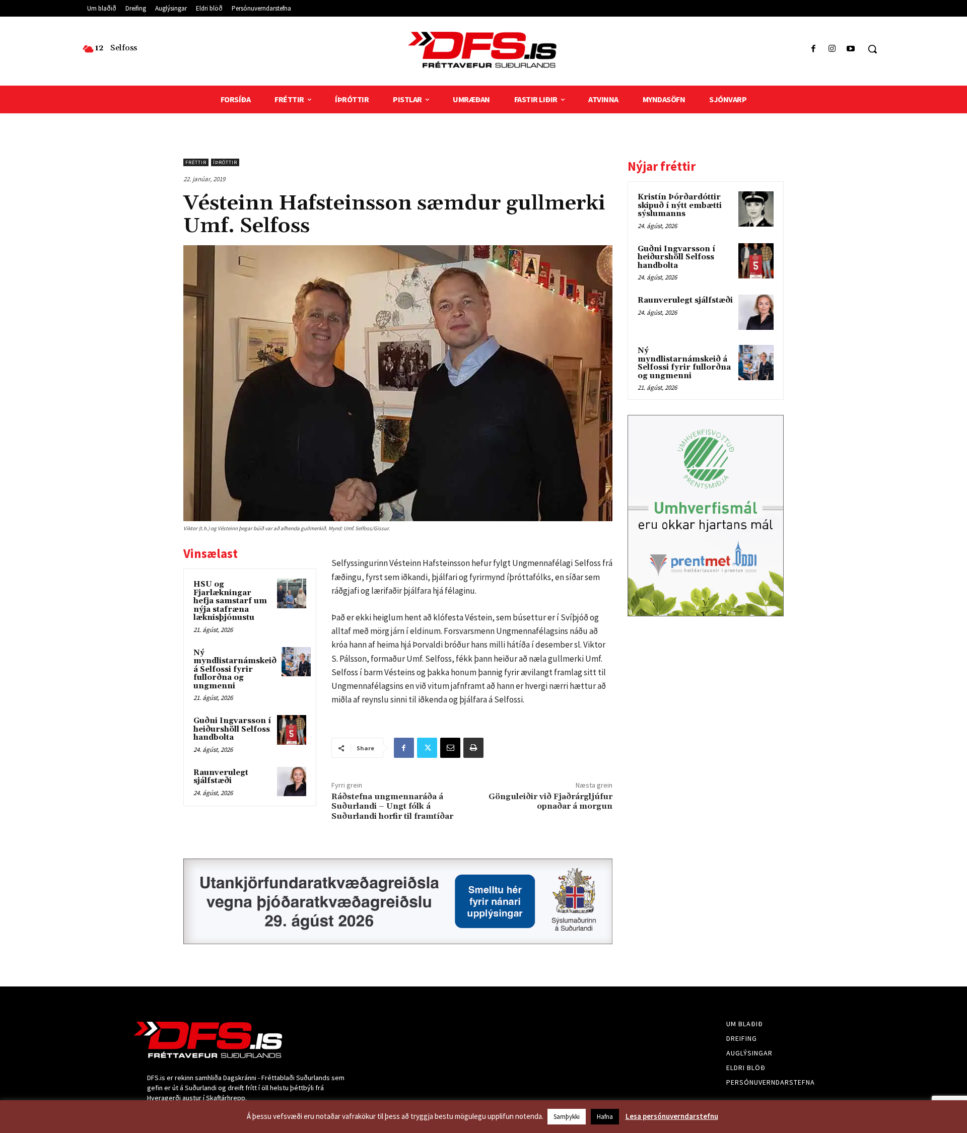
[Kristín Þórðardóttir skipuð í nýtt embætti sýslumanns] (756, 209)
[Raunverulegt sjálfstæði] (291, 781)
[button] (872, 49)
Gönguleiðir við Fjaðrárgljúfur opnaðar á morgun (550, 801)
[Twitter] (427, 748)
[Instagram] (832, 49)
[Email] (450, 748)
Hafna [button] (605, 1116)
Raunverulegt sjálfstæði (220, 777)
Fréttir (195, 162)
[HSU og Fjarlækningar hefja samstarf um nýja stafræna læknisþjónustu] (291, 593)
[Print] (473, 748)
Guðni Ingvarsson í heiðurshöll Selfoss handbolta (232, 729)
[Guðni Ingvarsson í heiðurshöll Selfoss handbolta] (291, 729)
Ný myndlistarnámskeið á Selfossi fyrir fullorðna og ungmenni (235, 669)
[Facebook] (813, 49)
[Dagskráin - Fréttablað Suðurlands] (483, 50)
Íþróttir (225, 162)
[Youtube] (851, 49)
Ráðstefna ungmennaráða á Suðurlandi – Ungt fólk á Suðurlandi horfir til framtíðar (392, 806)
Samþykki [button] (567, 1116)
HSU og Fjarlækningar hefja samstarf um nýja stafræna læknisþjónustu (230, 601)
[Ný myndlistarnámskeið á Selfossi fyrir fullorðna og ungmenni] (296, 661)
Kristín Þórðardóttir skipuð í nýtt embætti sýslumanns (680, 205)
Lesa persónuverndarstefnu (672, 1116)
